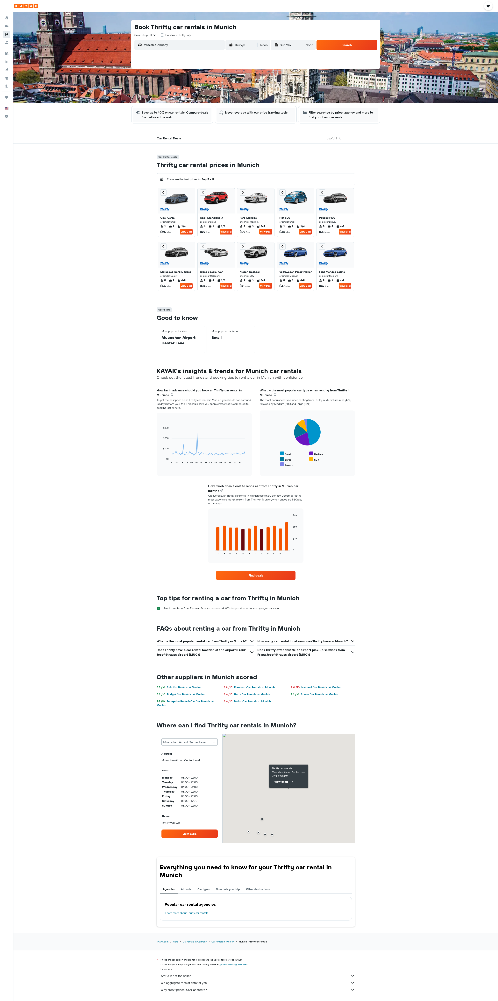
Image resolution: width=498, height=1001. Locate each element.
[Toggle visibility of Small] (285, 454)
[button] (6, 6)
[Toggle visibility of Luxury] (286, 464)
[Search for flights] (7, 18)
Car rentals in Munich (222, 941)
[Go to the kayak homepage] (26, 6)
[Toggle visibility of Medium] (316, 454)
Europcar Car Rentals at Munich (249, 687)
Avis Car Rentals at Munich (179, 687)
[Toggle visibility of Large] (285, 459)
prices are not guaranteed (233, 964)
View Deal (186, 231)
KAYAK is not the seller (175, 976)
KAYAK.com (162, 941)
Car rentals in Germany (195, 941)
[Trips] (7, 97)
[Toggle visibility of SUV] (314, 459)
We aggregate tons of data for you (183, 983)
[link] (255, 575)
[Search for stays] (7, 26)
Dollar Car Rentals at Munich (247, 701)
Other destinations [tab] (258, 889)
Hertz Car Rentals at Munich (247, 694)
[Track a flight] (7, 86)
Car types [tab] (203, 889)
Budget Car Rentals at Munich (181, 694)
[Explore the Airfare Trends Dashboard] (7, 62)
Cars (175, 941)
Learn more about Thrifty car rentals (186, 913)
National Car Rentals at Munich (316, 687)
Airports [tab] (186, 889)
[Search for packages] (7, 42)
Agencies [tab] (169, 889)
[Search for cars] (7, 34)
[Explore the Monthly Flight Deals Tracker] (7, 70)
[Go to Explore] (7, 78)
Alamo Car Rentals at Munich (314, 694)
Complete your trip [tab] (228, 889)
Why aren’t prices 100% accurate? (183, 990)
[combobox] (145, 35)
